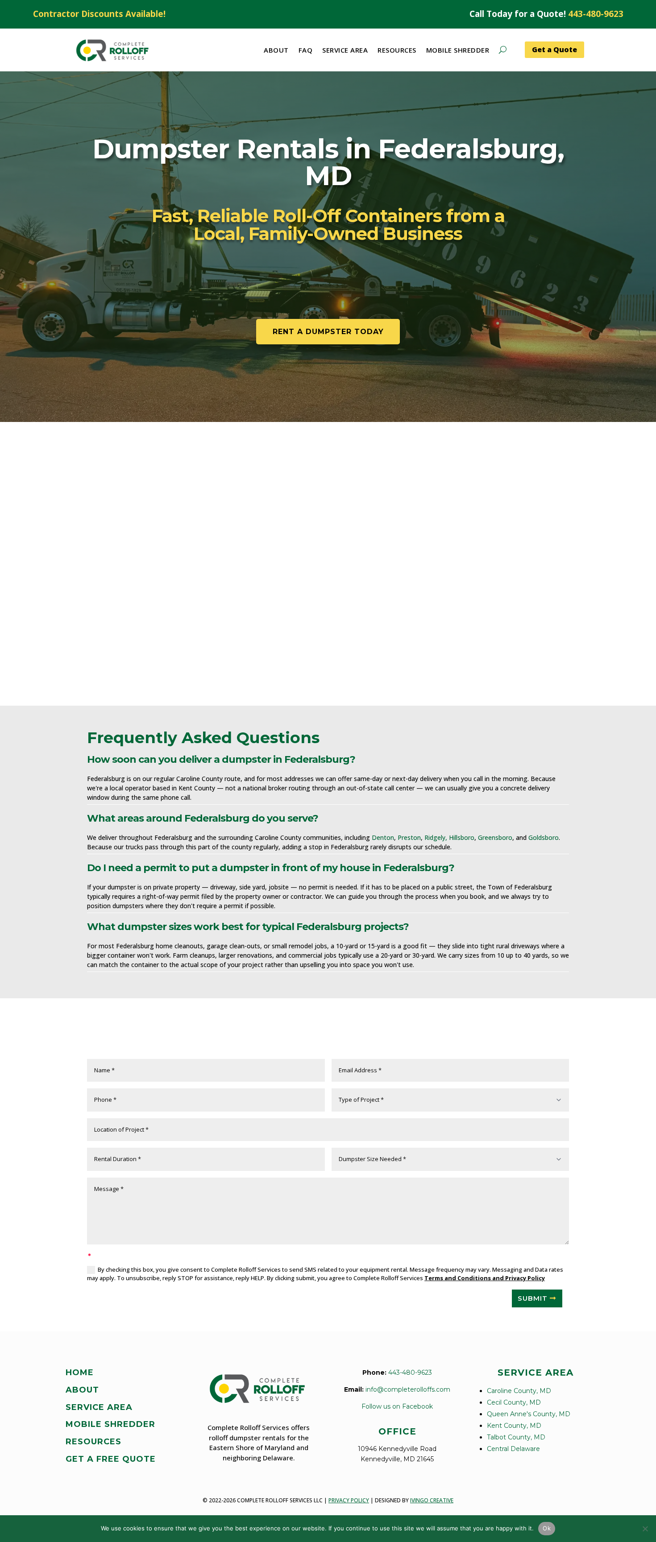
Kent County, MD (514, 1426)
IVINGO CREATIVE (431, 1500)
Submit (533, 1298)
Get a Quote (554, 49)
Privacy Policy (348, 1500)
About (276, 49)
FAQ (306, 49)
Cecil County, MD (514, 1402)
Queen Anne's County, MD (528, 1414)
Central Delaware (513, 1449)
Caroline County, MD (519, 1391)
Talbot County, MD (516, 1437)
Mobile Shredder (458, 49)
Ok (547, 1528)
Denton (383, 837)
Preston (409, 837)
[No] (644, 1528)
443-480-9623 (595, 14)
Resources (397, 49)
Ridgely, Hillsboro (449, 837)
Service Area (345, 49)
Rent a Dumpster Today (328, 331)
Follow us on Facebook (397, 1406)
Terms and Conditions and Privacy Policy (484, 1278)
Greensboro (495, 837)
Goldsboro (543, 837)
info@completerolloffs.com (407, 1389)
